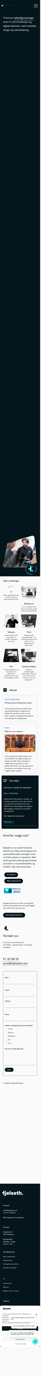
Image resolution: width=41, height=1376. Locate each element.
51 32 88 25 (11, 959)
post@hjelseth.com (15, 963)
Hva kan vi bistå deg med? (14, 1049)
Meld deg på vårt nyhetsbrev (13, 1217)
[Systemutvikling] (29, 665)
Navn (7, 977)
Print (9, 1043)
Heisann (6, 1205)
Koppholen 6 (8, 1232)
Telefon (8, 1001)
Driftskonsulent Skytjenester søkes (18, 703)
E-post (7, 990)
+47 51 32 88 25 (9, 1213)
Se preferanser (20, 1339)
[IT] (11, 599)
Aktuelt (7, 699)
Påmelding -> (9, 822)
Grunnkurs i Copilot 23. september (17, 788)
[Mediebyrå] (29, 599)
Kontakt (24, 1343)
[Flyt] (11, 665)
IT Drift (10, 1029)
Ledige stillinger (15, 699)
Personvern (18, 1343)
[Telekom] (11, 630)
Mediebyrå (11, 1036)
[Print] (29, 630)
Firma (7, 1014)
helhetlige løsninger (24, 18)
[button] (36, 5)
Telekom (11, 1032)
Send (9, 1070)
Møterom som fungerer (14, 732)
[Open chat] (35, 1342)
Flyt (9, 1040)
